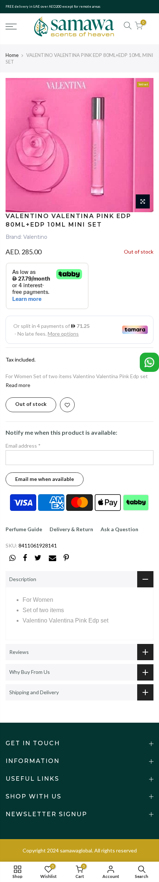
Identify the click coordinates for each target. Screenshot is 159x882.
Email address (23, 445)
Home (12, 55)
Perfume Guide (24, 529)
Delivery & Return (71, 529)
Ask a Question (119, 529)
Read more (18, 385)
